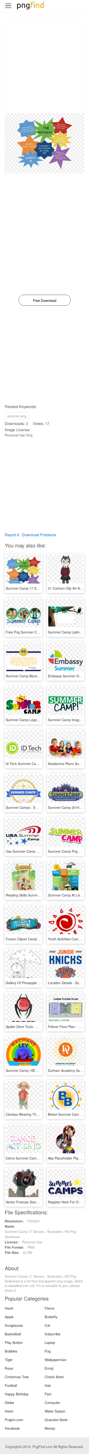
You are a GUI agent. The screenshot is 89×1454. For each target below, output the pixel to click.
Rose (9, 1368)
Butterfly (51, 1316)
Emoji (49, 1368)
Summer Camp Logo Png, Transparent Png (38, 719)
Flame (49, 1308)
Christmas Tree (17, 1376)
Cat (47, 1325)
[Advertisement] (44, 68)
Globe (9, 1402)
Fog (48, 1350)
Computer (52, 1402)
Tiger (9, 1359)
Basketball (13, 1333)
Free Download (44, 300)
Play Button (14, 1342)
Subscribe (52, 1333)
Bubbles (11, 1350)
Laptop (50, 1342)
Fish (48, 1393)
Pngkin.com (14, 1419)
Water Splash (55, 1410)
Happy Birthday (17, 1393)
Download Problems (39, 534)
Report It (12, 534)
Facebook (12, 1428)
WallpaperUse (55, 1359)
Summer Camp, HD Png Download (32, 1070)
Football (11, 1385)
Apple (9, 1316)
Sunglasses (14, 1325)
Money (50, 1428)
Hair (48, 1385)
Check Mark (54, 1376)
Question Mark (56, 1419)
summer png (16, 416)
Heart (9, 1308)
